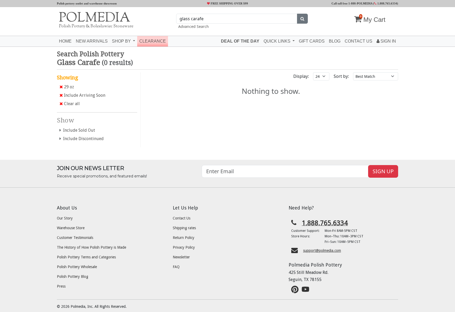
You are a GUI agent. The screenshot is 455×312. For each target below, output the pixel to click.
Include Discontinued (82, 138)
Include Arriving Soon (84, 95)
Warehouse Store (71, 228)
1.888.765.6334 (387, 3)
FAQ (176, 267)
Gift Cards (312, 41)
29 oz (68, 86)
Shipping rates (184, 228)
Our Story (65, 218)
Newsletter (181, 257)
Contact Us (181, 218)
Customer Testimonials (75, 238)
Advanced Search (193, 26)
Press (61, 286)
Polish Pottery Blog (72, 276)
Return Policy (183, 238)
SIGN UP (383, 171)
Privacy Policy (184, 247)
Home (65, 41)
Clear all (71, 103)
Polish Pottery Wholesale (77, 267)
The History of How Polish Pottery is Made (91, 247)
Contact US (358, 41)
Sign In (387, 41)
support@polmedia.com (322, 250)
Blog (334, 41)
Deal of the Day (240, 41)
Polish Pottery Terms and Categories (86, 257)
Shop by (122, 41)
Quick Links (277, 41)
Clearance (152, 41)
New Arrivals (92, 41)
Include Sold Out (78, 130)
